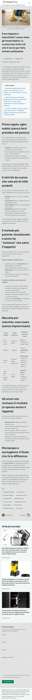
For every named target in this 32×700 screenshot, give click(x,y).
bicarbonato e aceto (21, 495)
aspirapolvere (20, 492)
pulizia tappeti (7, 505)
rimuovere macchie (8, 508)
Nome (4, 634)
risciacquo (19, 508)
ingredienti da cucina (20, 501)
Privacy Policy (12, 698)
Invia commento (7, 681)
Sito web (4, 649)
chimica (17, 306)
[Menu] (29, 3)
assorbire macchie (8, 495)
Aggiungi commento (8, 657)
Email (4, 642)
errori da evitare (7, 501)
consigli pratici (7, 498)
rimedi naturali (18, 505)
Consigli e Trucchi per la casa (11, 62)
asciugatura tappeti (8, 492)
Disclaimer (5, 698)
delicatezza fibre (18, 498)
